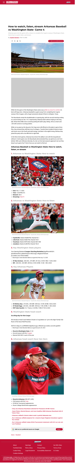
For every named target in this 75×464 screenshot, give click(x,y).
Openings (28, 445)
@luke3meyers (25, 253)
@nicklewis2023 (16, 253)
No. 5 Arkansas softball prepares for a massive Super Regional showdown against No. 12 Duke (37, 418)
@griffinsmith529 (49, 251)
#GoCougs (33, 253)
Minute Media (9, 457)
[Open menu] (4, 2)
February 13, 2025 (43, 257)
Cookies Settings (18, 453)
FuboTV (22, 197)
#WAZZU (41, 326)
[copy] (20, 41)
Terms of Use (57, 448)
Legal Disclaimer (30, 450)
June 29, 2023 (41, 328)
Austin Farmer (14, 37)
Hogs (26, 401)
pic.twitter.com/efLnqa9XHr (52, 326)
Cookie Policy (17, 450)
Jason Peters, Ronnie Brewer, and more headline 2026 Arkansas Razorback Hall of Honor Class (37, 412)
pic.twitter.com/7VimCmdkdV (19, 255)
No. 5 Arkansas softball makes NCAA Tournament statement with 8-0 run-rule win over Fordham (37, 423)
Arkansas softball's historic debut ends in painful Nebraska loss (31, 415)
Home (12, 435)
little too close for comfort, (52, 110)
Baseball (18, 435)
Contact (39, 445)
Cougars (29, 333)
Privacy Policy (41, 448)
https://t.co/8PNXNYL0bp (24, 326)
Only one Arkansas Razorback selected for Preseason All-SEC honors (33, 408)
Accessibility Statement (44, 450)
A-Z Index (56, 450)
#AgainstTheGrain (43, 253)
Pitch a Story (29, 448)
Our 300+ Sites (57, 445)
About (15, 445)
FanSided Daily (17, 448)
